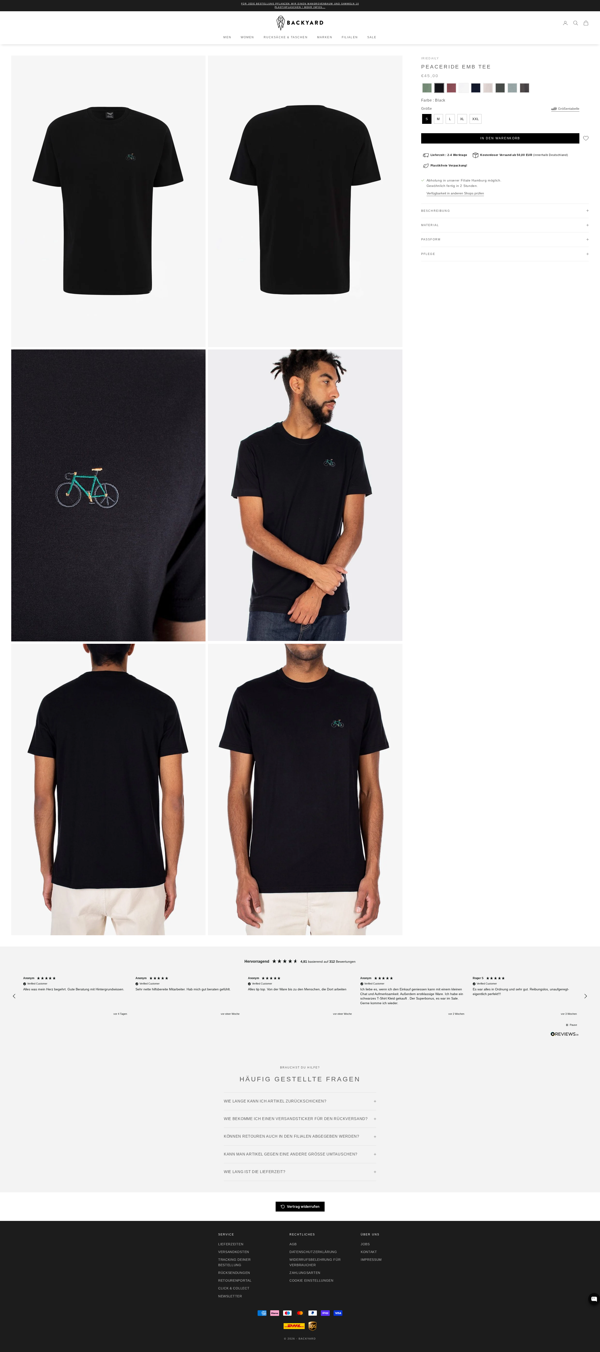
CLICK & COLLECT (234, 1288)
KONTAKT (369, 1252)
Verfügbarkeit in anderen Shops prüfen (455, 193)
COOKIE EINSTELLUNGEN (311, 1280)
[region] (300, 996)
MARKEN (324, 37)
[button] (14, 996)
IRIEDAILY (430, 58)
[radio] (426, 88)
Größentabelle (568, 108)
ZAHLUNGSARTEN (304, 1273)
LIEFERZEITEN (230, 1244)
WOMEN (247, 37)
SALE (372, 37)
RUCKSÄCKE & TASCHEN (286, 37)
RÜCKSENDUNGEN (234, 1273)
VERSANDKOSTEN (233, 1252)
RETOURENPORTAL (235, 1280)
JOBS (365, 1244)
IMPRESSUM (371, 1259)
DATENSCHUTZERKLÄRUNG (313, 1252)
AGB (293, 1244)
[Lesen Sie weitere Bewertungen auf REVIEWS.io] (565, 1035)
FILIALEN (350, 37)
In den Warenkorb (500, 138)
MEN (227, 37)
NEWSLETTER (230, 1296)
